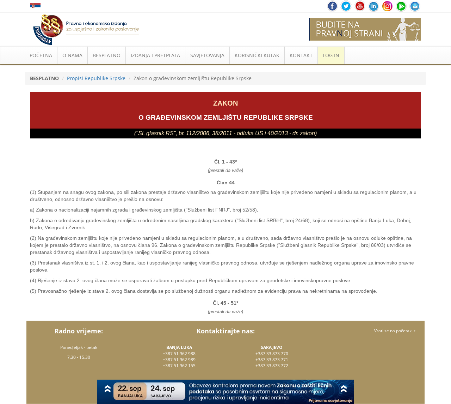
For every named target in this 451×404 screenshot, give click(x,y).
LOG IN (331, 55)
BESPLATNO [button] (107, 55)
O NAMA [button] (72, 55)
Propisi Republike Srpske (96, 78)
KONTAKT (301, 55)
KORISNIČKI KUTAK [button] (257, 55)
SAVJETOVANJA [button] (207, 55)
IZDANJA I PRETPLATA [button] (155, 55)
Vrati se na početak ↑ (395, 331)
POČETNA (41, 55)
